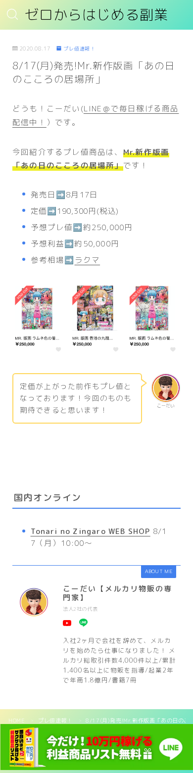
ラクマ (87, 259)
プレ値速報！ (79, 48)
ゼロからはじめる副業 (96, 15)
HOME (16, 721)
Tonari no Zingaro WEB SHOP (90, 531)
